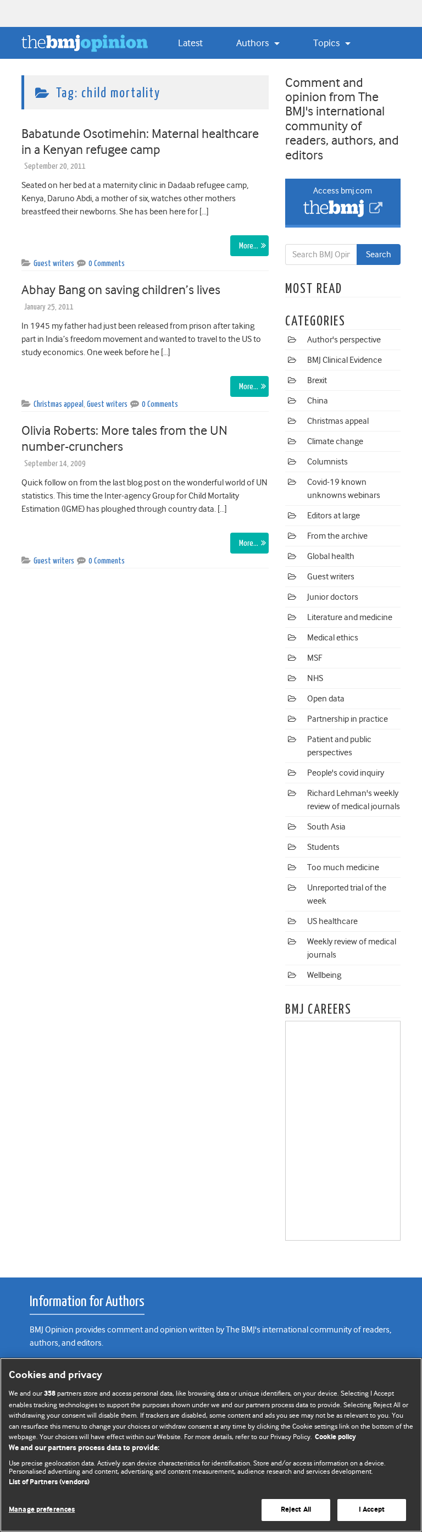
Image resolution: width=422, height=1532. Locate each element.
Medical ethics (332, 638)
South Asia (326, 827)
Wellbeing (324, 975)
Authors (253, 42)
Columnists (327, 462)
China (317, 401)
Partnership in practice (347, 719)
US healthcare (332, 921)
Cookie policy (335, 1437)
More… (248, 246)
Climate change (335, 441)
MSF (314, 658)
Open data (326, 699)
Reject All (296, 1510)
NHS (315, 678)
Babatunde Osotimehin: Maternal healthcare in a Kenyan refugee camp (140, 141)
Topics (327, 42)
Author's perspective (344, 340)
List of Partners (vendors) (49, 1482)
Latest (190, 42)
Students (323, 847)
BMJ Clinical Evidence (344, 360)
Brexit (317, 380)
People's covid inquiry (345, 773)
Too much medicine (343, 867)
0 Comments (106, 263)
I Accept (372, 1510)
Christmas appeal (59, 404)
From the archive (337, 536)
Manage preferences (42, 1510)
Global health (330, 556)
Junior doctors (332, 597)
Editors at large (333, 516)
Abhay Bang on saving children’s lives (120, 289)
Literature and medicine (349, 617)
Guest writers (54, 263)
